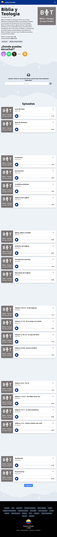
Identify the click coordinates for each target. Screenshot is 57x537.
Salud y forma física (47, 513)
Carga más (28, 485)
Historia (7, 513)
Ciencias (24, 516)
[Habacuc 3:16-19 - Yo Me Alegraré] (7, 312)
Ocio (30, 513)
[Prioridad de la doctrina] (7, 263)
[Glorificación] (7, 462)
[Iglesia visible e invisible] (7, 236)
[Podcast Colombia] (28, 521)
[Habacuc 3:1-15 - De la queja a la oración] (7, 325)
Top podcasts (24, 530)
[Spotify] (9, 54)
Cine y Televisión (43, 510)
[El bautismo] (7, 161)
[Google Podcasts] (19, 54)
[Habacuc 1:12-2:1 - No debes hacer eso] (7, 400)
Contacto (37, 530)
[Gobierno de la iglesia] (7, 201)
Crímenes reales (16, 513)
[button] (55, 2)
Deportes (31, 516)
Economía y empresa (30, 508)
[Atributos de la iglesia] (7, 250)
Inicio (18, 530)
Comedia (7, 508)
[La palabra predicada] (7, 188)
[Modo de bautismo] (7, 126)
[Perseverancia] (7, 475)
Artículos (31, 530)
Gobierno (36, 513)
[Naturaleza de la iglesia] (7, 277)
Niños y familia (42, 508)
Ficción (51, 510)
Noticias (24, 513)
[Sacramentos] (7, 175)
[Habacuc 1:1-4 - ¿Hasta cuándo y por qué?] (7, 427)
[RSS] (25, 54)
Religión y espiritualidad (16, 41)
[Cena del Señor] (7, 113)
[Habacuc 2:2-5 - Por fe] (7, 387)
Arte (13, 508)
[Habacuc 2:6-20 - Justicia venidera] (7, 352)
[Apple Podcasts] (3, 54)
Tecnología (33, 510)
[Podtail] (14, 54)
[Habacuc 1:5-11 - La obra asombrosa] (7, 414)
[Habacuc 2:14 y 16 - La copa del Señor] (7, 338)
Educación (4, 41)
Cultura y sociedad (23, 510)
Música (50, 508)
